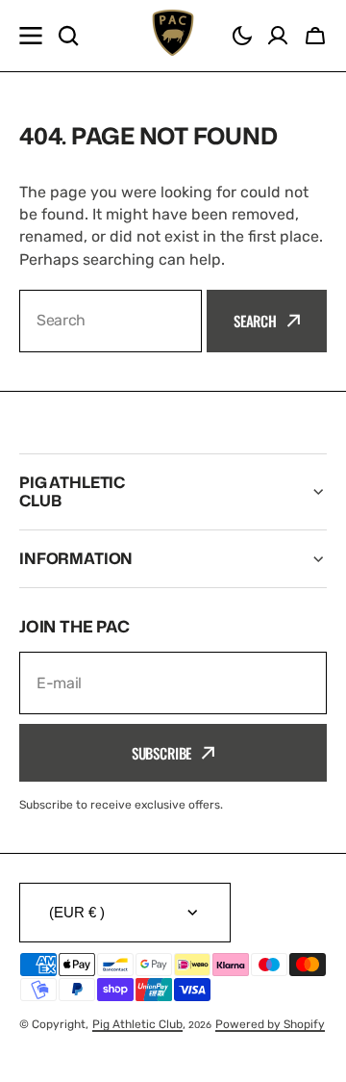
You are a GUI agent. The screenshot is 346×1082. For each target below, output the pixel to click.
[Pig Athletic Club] (173, 35)
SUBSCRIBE (162, 752)
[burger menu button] (30, 35)
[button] (242, 35)
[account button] (277, 35)
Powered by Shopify (270, 1024)
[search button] (68, 35)
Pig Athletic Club (137, 1024)
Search (255, 320)
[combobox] (110, 321)
